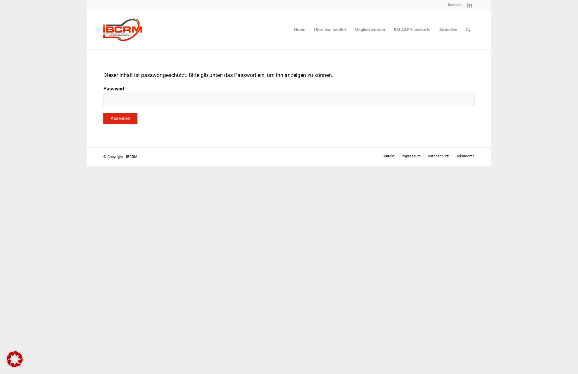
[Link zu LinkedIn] (470, 5)
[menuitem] (453, 5)
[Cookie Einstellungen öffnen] (15, 365)
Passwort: (114, 89)
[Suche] (468, 29)
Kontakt (454, 5)
